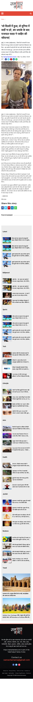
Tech (4, 346)
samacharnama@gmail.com (16, 658)
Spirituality (11, 673)
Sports (5, 309)
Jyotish (5, 494)
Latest (5, 231)
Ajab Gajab (5, 673)
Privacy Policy (12, 670)
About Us (5, 670)
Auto (4, 420)
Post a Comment (6, 215)
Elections (28, 673)
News (2, 19)
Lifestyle (5, 383)
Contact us (27, 670)
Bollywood (6, 273)
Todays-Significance (20, 673)
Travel (5, 568)
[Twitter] (16, 665)
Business (6, 531)
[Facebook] (13, 665)
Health (5, 457)
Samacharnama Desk (9, 57)
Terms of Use (20, 670)
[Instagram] (19, 665)
